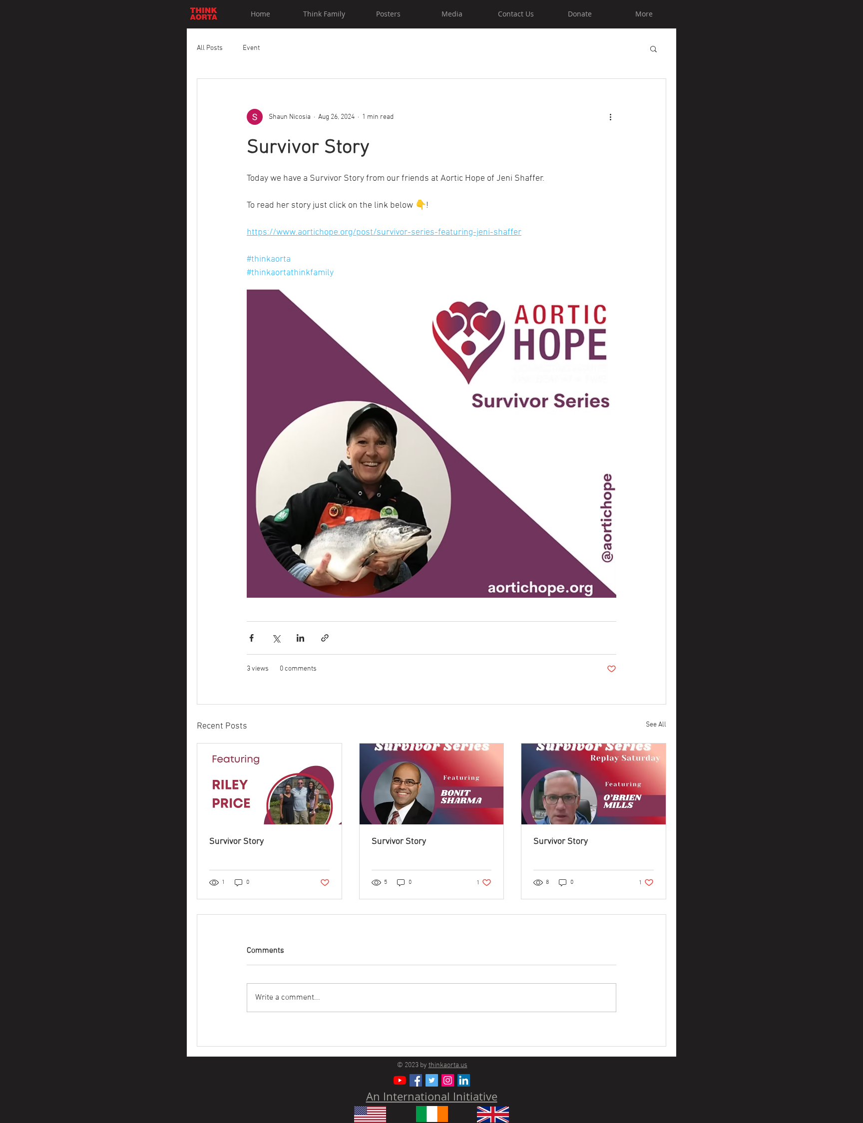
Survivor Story (236, 841)
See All (656, 725)
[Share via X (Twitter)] (276, 638)
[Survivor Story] (269, 784)
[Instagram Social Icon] (447, 1080)
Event (251, 48)
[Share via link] (325, 638)
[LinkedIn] (463, 1080)
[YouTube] (400, 1080)
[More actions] (610, 117)
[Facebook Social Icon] (416, 1080)
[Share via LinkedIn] (300, 638)
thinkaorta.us (448, 1065)
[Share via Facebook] (251, 638)
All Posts (210, 48)
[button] (653, 48)
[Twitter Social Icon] (432, 1080)
